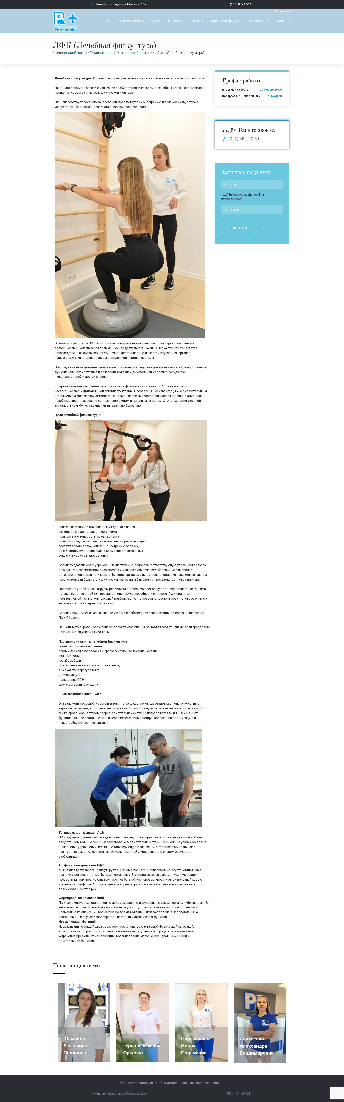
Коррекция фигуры (225, 21)
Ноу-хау (154, 21)
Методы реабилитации (135, 53)
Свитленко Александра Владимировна (257, 1046)
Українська (283, 11)
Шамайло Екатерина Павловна (75, 1046)
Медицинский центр (70, 53)
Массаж (197, 21)
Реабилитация (258, 21)
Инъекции (175, 21)
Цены (281, 21)
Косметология (130, 21)
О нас (107, 21)
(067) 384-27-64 (243, 139)
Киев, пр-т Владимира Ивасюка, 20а (119, 1093)
